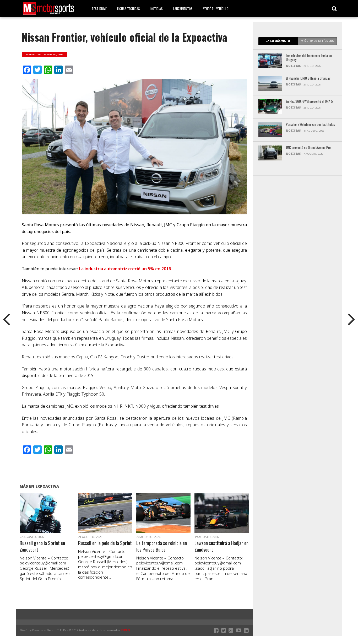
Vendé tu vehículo (216, 8)
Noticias (156, 8)
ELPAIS (125, 630)
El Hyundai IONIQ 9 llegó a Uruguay (308, 78)
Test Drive (99, 8)
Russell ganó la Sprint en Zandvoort (42, 546)
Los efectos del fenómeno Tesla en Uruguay (309, 57)
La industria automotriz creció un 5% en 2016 (125, 269)
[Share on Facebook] (36, 519)
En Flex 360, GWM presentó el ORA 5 (309, 101)
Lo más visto (280, 41)
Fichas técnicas (128, 8)
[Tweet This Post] (47, 519)
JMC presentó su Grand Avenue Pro (308, 147)
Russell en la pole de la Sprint (105, 543)
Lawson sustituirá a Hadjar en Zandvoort (221, 546)
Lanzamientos (183, 8)
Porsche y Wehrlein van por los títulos (310, 124)
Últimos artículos (319, 41)
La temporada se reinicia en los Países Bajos (161, 546)
